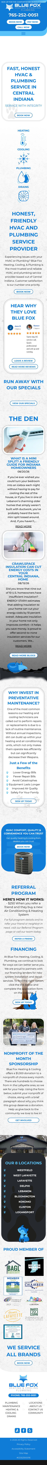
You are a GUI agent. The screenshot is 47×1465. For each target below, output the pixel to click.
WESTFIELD (24, 1170)
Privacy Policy (23, 1444)
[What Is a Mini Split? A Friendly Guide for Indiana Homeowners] (23, 440)
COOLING (23, 149)
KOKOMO (25, 1201)
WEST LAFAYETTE (24, 1175)
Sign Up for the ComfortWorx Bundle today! (23, 2)
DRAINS (23, 186)
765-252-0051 (23, 15)
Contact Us (35, 1409)
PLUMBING (23, 168)
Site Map (23, 1453)
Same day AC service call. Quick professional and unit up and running (33, 344)
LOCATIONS (35, 1402)
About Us (36, 1406)
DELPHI (25, 1185)
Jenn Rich (19, 326)
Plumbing (11, 1402)
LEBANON (24, 1191)
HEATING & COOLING (11, 1411)
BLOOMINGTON (25, 1196)
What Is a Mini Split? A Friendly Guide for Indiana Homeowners (23, 463)
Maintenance (11, 1406)
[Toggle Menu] (23, 33)
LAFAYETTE (24, 1180)
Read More (23, 526)
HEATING (23, 130)
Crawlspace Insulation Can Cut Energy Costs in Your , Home (23, 571)
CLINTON (25, 1206)
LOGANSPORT (25, 1212)
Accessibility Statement (23, 1449)
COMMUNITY (35, 1413)
